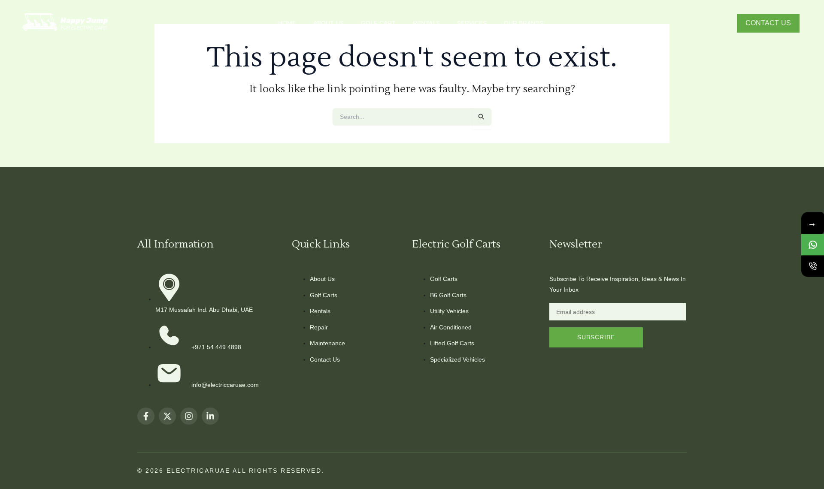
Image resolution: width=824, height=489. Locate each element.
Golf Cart (378, 23)
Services (472, 23)
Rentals (426, 23)
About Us (328, 23)
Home (287, 23)
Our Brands (523, 23)
